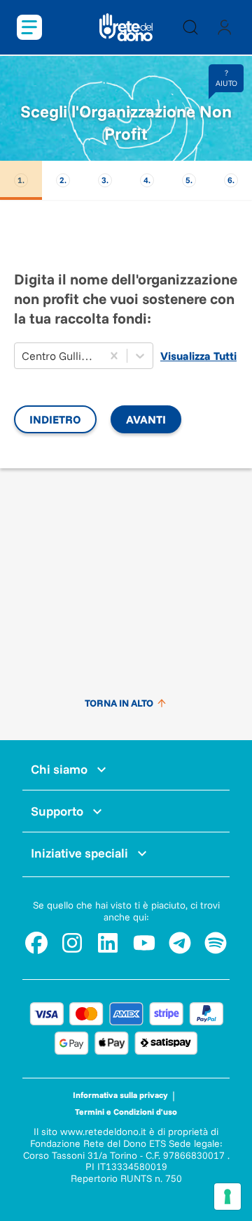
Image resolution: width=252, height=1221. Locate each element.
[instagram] (72, 943)
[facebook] (36, 943)
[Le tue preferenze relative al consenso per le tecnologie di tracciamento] (227, 1196)
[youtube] (144, 943)
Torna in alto (119, 703)
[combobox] (23, 355)
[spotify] (216, 943)
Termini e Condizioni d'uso (126, 1111)
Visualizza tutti (198, 356)
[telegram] (180, 943)
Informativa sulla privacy (120, 1095)
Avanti (146, 419)
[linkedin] (108, 943)
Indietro (55, 419)
